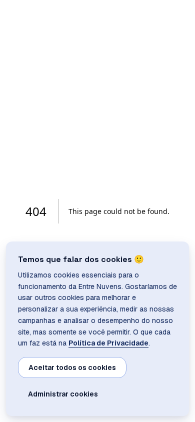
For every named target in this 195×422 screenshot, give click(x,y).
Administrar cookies (63, 394)
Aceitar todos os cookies (72, 367)
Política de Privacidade (108, 343)
